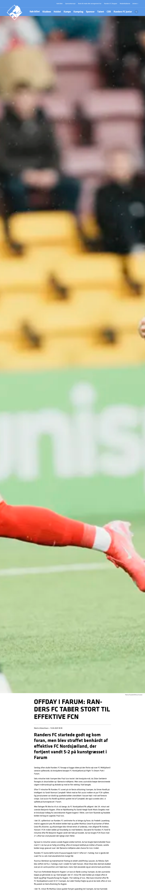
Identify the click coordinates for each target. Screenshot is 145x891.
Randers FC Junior (123, 12)
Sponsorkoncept (70, 4)
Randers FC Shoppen (110, 4)
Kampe (67, 12)
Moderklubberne (125, 4)
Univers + (135, 4)
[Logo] (14, 12)
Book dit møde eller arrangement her (89, 4)
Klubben (46, 12)
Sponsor (90, 12)
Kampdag (78, 12)
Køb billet (35, 11)
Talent (100, 12)
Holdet (57, 12)
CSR (109, 12)
